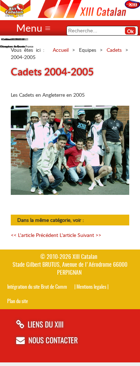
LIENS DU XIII (46, 325)
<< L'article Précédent (34, 235)
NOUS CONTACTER (53, 341)
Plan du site (17, 301)
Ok (130, 31)
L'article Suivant (80, 235)
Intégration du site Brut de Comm (37, 287)
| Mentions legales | (91, 287)
